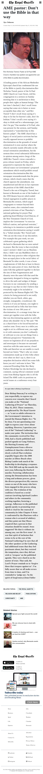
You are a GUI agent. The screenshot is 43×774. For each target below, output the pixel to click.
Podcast (29, 761)
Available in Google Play (19, 668)
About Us (10, 733)
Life (9, 721)
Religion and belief (13, 594)
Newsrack (28, 725)
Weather (28, 717)
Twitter (11, 757)
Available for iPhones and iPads (20, 662)
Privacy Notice (30, 741)
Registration (29, 737)
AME (21, 598)
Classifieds (29, 713)
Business (10, 713)
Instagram (12, 761)
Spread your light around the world (24, 614)
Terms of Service (30, 745)
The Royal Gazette (26, 589)
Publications (31, 594)
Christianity (10, 598)
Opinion (10, 725)
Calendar (28, 721)
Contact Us (11, 738)
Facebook (12, 753)
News (9, 709)
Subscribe (10, 742)
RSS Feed (30, 757)
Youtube (29, 753)
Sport (9, 717)
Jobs (27, 709)
